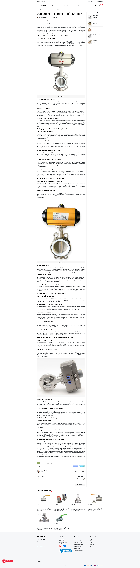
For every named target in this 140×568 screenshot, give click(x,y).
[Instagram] (83, 471)
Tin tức (39, 495)
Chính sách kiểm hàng (78, 550)
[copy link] (50, 20)
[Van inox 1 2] (61, 517)
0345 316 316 (93, 1)
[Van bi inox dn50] (95, 498)
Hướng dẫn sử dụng (70, 5)
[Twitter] (81, 471)
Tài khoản (38, 1)
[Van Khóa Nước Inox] (61, 498)
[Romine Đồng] (90, 29)
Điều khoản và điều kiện (48, 563)
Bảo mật (91, 546)
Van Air (94, 21)
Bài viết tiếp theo (80, 476)
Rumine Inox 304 (96, 34)
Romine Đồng (95, 28)
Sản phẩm (58, 5)
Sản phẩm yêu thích (44, 1)
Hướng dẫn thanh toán (78, 540)
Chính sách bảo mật (78, 542)
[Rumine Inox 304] (90, 36)
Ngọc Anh (44, 17)
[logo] (43, 5)
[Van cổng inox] (78, 498)
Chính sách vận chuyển (78, 544)
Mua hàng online (77, 539)
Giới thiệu (91, 542)
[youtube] (84, 471)
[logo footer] (45, 536)
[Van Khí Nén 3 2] (90, 17)
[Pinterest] (82, 471)
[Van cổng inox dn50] (44, 517)
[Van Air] (90, 23)
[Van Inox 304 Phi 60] (44, 498)
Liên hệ (77, 5)
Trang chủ (52, 5)
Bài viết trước (41, 476)
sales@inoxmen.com (100, 1)
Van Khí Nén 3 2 (96, 15)
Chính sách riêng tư (40, 563)
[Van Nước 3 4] (90, 42)
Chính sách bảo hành (78, 548)
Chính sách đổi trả (77, 546)
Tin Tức (63, 5)
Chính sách (92, 544)
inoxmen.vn (56, 456)
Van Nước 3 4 (95, 40)
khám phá (59, 31)
